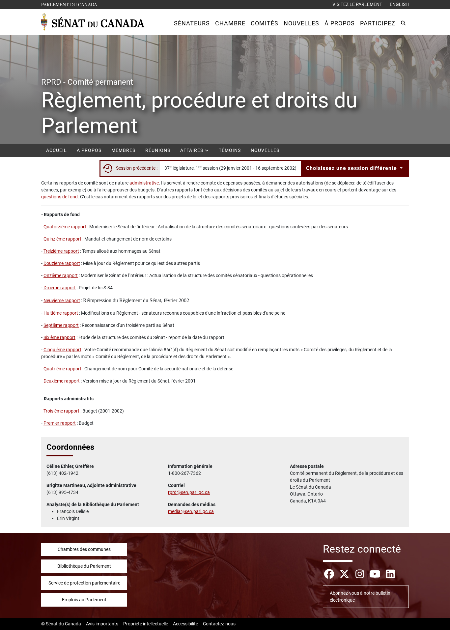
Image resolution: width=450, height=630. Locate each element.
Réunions (157, 150)
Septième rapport (61, 325)
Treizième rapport (61, 251)
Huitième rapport (60, 313)
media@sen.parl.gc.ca (191, 511)
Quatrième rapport (62, 368)
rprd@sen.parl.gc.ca (189, 492)
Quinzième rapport (62, 239)
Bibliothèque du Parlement (84, 566)
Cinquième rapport (62, 349)
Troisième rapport (61, 411)
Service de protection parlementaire (84, 583)
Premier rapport (59, 423)
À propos (89, 150)
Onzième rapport (60, 275)
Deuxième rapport (61, 381)
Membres (123, 150)
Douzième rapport (61, 263)
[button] (191, 23)
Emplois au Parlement (84, 599)
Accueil (56, 150)
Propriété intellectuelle (145, 623)
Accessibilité (185, 623)
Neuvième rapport (61, 300)
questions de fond (59, 196)
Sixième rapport (59, 337)
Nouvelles (265, 150)
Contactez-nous (219, 623)
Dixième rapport (59, 287)
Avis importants (102, 623)
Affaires (192, 150)
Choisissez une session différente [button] (352, 168)
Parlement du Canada (70, 4)
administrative (144, 183)
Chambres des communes (84, 549)
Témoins (230, 150)
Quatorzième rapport (64, 226)
